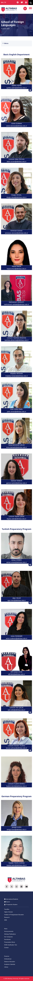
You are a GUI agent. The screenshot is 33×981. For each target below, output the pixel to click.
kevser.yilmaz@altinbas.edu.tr (16, 748)
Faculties (6, 909)
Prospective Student (11, 904)
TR (5, 2)
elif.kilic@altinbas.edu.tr (16, 674)
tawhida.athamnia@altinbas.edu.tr (17, 340)
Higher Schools (8, 912)
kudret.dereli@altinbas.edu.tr (16, 786)
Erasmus (6, 956)
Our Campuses (8, 936)
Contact (6, 947)
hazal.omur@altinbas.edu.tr (16, 269)
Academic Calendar (9, 964)
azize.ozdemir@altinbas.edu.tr (16, 638)
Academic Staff (5, 28)
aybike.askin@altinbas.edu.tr (16, 88)
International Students (11, 899)
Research (7, 917)
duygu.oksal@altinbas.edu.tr (16, 197)
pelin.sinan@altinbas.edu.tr (16, 412)
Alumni (8, 902)
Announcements (8, 931)
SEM (5, 920)
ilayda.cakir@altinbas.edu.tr (16, 519)
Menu (6, 43)
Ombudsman (7, 959)
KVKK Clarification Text (10, 945)
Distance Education (9, 961)
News (5, 928)
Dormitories (7, 939)
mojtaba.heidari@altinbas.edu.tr (16, 376)
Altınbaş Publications (10, 934)
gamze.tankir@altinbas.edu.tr (16, 483)
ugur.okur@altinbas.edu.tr (16, 600)
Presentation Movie (9, 942)
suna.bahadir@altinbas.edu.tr (16, 447)
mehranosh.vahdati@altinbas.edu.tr (16, 304)
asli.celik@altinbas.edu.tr (16, 710)
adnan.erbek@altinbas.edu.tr (16, 562)
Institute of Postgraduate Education (14, 914)
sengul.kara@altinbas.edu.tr (16, 829)
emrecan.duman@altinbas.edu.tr (16, 233)
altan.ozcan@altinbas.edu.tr (16, 161)
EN (2, 2)
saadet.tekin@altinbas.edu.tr (17, 865)
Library (6, 967)
